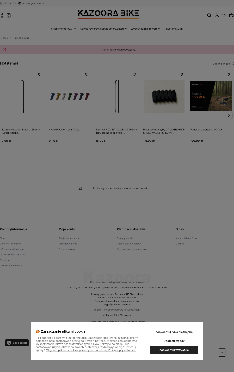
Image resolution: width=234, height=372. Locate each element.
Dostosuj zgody (174, 341)
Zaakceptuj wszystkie (174, 350)
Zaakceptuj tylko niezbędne (174, 332)
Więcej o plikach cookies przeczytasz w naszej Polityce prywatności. (91, 350)
